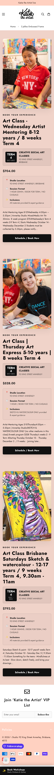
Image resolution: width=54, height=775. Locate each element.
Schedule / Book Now (27, 238)
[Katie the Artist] (27, 14)
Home (13, 26)
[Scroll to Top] (49, 760)
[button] (49, 14)
